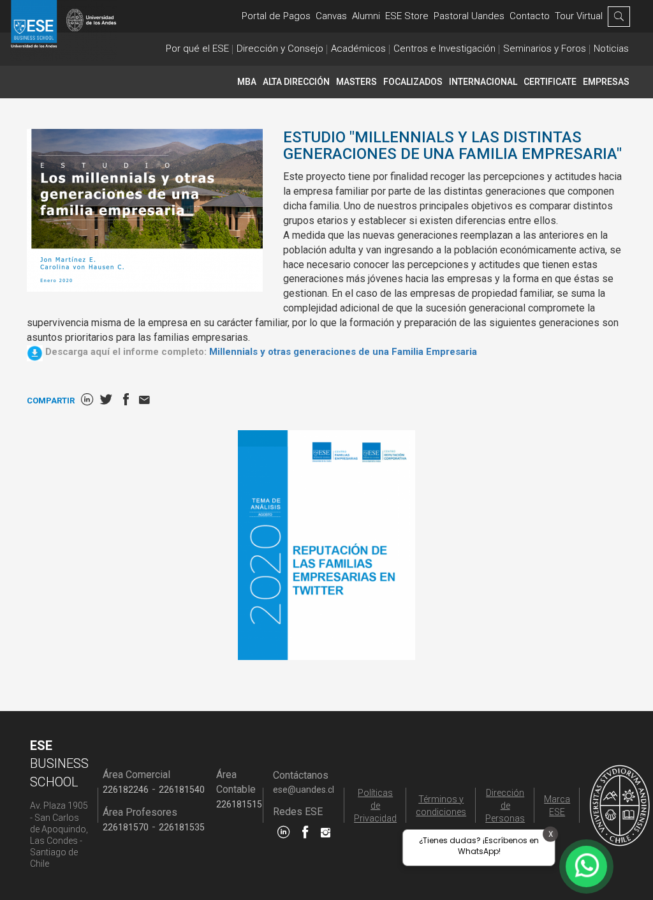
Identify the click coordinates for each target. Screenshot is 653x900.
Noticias (611, 48)
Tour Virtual (579, 16)
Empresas (606, 82)
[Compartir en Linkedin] (87, 400)
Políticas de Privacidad (375, 805)
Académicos (358, 48)
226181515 (239, 804)
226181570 (126, 827)
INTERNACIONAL (483, 82)
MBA (246, 82)
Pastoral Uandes (469, 16)
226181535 (182, 827)
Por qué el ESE (197, 48)
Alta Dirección (296, 82)
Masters (356, 82)
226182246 (126, 789)
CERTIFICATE (550, 82)
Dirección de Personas (505, 805)
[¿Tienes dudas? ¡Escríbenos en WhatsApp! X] (586, 866)
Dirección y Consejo (280, 48)
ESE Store (407, 16)
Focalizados (413, 82)
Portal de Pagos (276, 16)
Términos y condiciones (441, 805)
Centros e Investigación (444, 48)
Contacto (530, 16)
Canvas (331, 16)
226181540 (182, 789)
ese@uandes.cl (303, 789)
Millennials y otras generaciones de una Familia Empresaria (343, 351)
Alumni (366, 16)
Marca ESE (557, 805)
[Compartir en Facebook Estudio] (126, 400)
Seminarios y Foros (544, 48)
